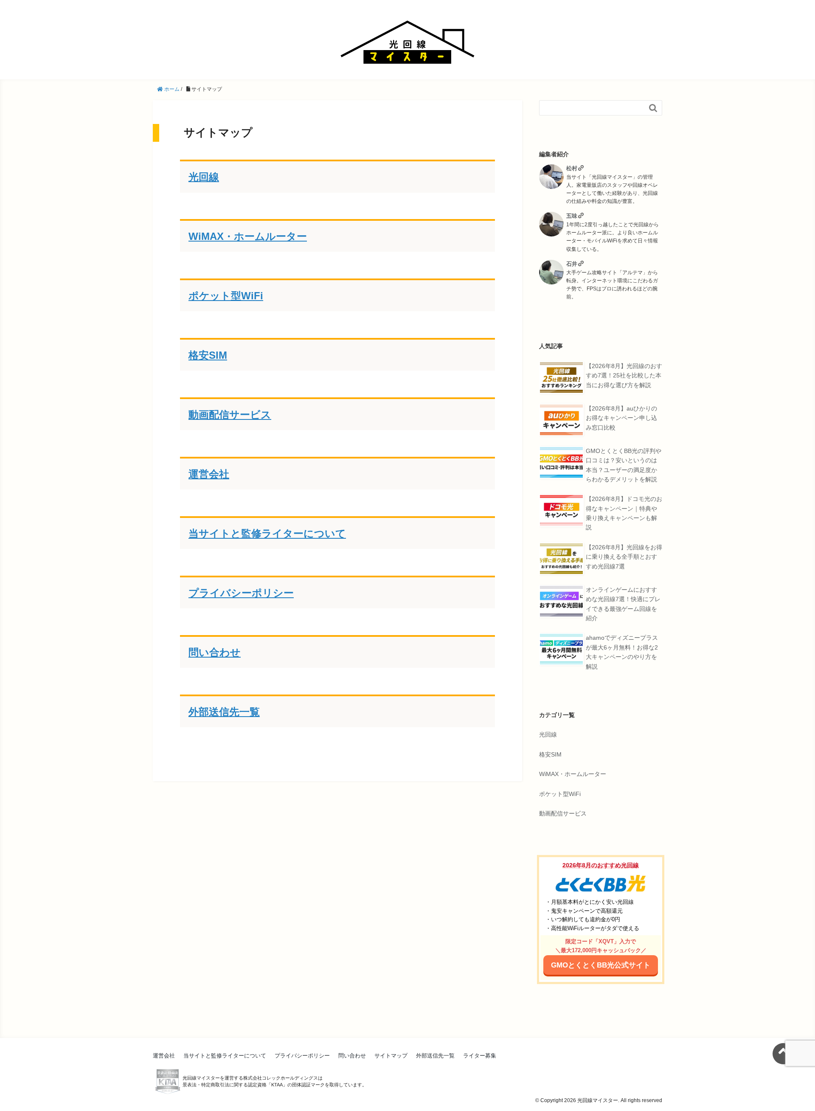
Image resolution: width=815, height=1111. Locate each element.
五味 (571, 216)
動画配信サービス (229, 414)
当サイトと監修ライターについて (267, 533)
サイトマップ (391, 1055)
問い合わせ (214, 652)
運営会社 (208, 474)
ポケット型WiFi (225, 295)
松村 (571, 168)
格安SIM (207, 355)
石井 (571, 264)
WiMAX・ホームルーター (247, 236)
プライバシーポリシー (241, 593)
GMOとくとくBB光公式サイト (600, 965)
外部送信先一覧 (224, 711)
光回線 (203, 177)
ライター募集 (479, 1055)
